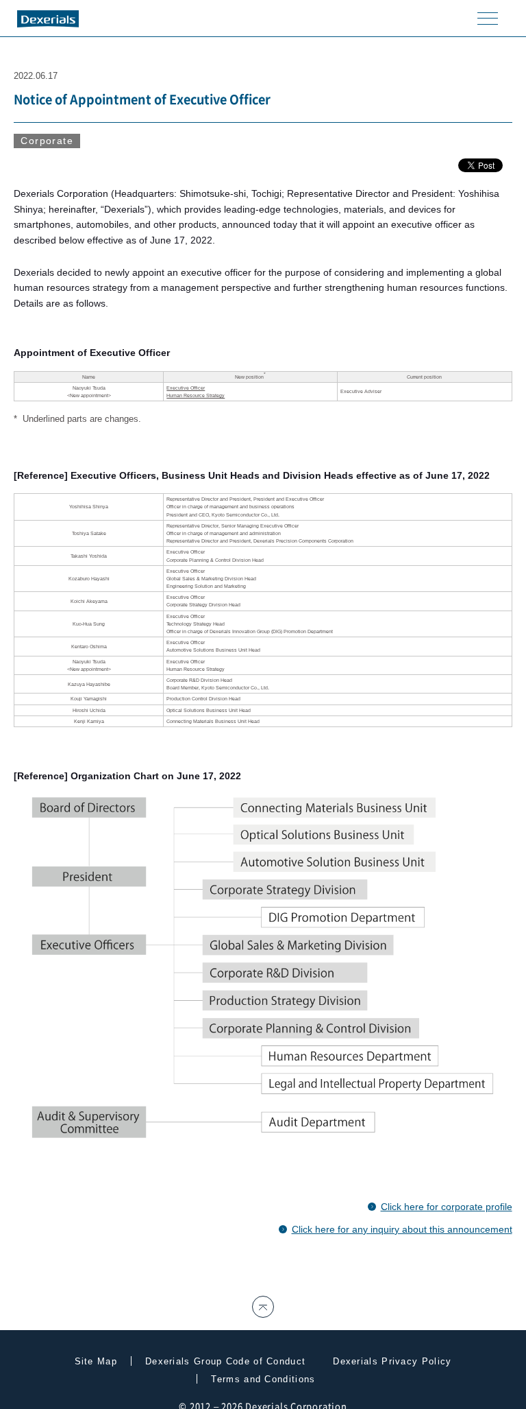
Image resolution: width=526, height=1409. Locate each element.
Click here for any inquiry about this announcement (402, 1229)
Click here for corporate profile (446, 1206)
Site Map (96, 1361)
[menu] (487, 18)
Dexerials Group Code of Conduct (225, 1361)
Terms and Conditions (263, 1379)
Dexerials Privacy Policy (392, 1361)
